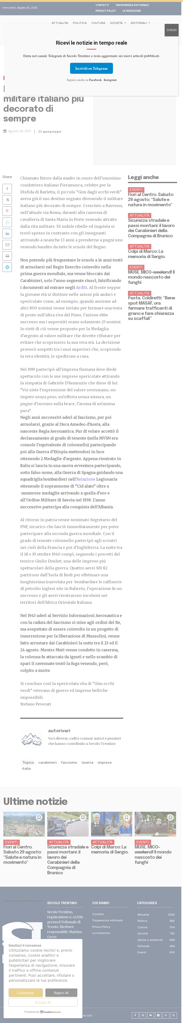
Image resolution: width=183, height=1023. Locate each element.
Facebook (95, 80)
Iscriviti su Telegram (91, 68)
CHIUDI (172, 30)
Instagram (110, 80)
